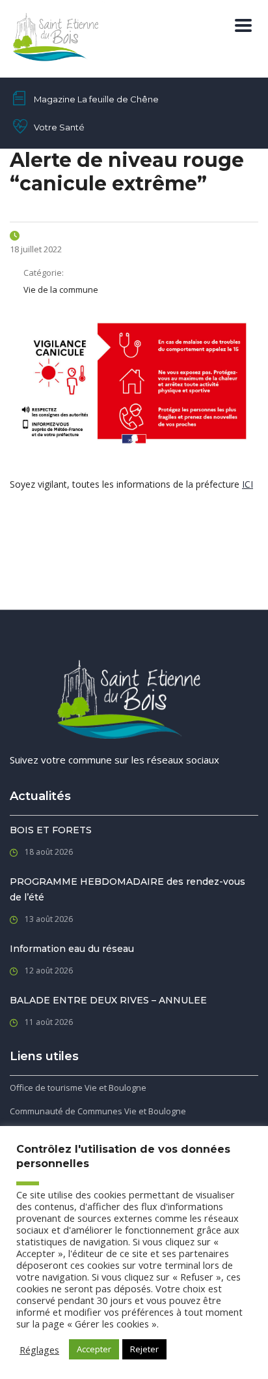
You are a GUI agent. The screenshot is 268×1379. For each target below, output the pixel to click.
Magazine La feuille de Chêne (96, 99)
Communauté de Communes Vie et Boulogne (98, 1111)
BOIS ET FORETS (51, 830)
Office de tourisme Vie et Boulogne (78, 1087)
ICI (247, 484)
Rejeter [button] (144, 1349)
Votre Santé (59, 127)
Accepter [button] (94, 1349)
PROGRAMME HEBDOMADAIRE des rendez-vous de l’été (127, 889)
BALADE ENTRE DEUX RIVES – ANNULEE (108, 1000)
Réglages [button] (39, 1350)
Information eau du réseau (72, 949)
